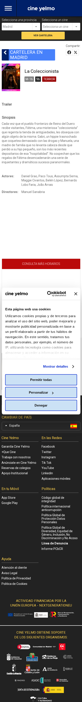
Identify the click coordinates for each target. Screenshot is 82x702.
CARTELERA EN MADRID (26, 55)
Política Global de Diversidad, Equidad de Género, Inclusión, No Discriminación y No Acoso (60, 533)
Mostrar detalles (55, 366)
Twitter (47, 452)
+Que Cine (9, 452)
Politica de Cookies (14, 584)
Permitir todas (41, 380)
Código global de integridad (53, 499)
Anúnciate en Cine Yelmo (19, 462)
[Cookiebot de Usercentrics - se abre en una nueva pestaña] (49, 294)
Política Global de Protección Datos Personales (53, 518)
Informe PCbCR (52, 549)
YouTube (48, 468)
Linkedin (47, 473)
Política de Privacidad (16, 578)
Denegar (41, 405)
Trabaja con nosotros (16, 457)
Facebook (48, 446)
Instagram (49, 457)
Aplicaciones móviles (56, 478)
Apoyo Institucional (15, 473)
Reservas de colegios (16, 468)
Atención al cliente (14, 567)
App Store (9, 497)
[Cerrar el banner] (75, 293)
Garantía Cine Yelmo (16, 446)
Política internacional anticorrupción (56, 508)
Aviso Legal (9, 573)
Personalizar (38, 392)
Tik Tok (46, 462)
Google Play (10, 503)
